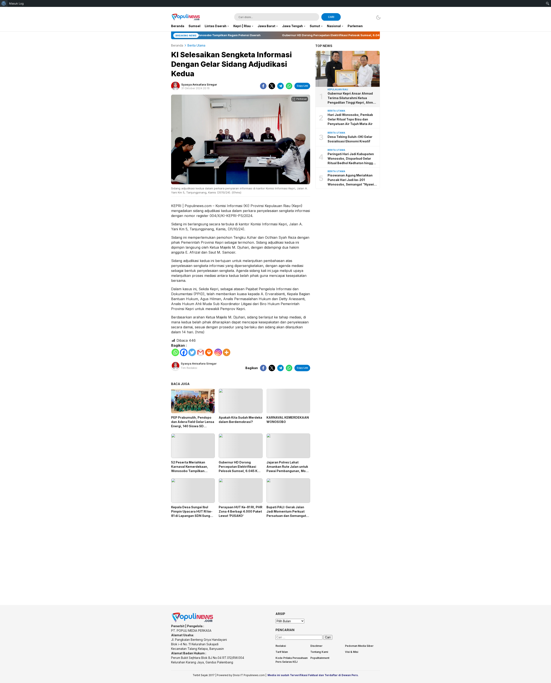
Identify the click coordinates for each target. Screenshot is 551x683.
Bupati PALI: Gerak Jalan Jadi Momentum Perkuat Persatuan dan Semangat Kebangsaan (286, 513)
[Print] (209, 352)
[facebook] (263, 86)
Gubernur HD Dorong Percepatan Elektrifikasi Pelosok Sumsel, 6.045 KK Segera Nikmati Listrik (239, 468)
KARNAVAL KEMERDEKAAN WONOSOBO (287, 420)
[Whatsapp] (175, 352)
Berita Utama (196, 45)
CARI (331, 17)
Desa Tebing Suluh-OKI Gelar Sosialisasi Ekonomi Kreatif (350, 139)
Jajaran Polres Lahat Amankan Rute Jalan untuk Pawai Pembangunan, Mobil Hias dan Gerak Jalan (287, 468)
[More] (226, 352)
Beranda (177, 45)
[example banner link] (192, 621)
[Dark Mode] (377, 17)
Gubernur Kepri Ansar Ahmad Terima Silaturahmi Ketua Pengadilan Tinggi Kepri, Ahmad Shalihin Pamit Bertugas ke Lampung (352, 98)
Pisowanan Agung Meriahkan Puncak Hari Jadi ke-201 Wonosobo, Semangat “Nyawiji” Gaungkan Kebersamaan (352, 180)
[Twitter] (192, 352)
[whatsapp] (289, 86)
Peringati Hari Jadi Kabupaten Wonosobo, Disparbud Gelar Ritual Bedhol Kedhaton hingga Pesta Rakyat (351, 158)
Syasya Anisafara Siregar (199, 84)
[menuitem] (4, 3)
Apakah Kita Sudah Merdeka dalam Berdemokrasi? (240, 420)
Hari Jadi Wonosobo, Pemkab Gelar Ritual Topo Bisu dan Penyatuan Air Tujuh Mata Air (350, 119)
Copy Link (302, 85)
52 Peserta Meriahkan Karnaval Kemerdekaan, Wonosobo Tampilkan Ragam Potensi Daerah (189, 468)
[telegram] (280, 86)
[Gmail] (200, 352)
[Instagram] (218, 352)
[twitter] (272, 86)
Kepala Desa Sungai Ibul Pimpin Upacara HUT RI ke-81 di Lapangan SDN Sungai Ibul (192, 513)
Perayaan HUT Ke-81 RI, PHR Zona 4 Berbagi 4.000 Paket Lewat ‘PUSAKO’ (240, 511)
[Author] (175, 86)
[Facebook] (183, 352)
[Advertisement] (240, 557)
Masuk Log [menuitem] (16, 3)
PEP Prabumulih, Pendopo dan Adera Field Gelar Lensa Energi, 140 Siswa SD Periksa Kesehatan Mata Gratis (192, 426)
